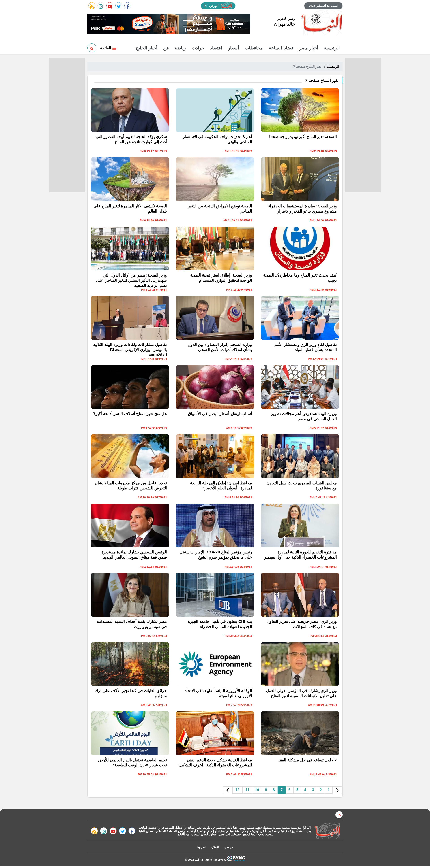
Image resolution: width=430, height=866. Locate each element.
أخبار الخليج (146, 47)
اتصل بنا (201, 847)
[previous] (337, 790)
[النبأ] (321, 23)
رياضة (180, 47)
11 (247, 790)
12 (237, 790)
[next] (227, 790)
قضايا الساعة (281, 47)
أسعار (233, 47)
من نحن (228, 847)
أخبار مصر (308, 47)
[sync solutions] (236, 860)
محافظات (254, 47)
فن (166, 47)
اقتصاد (216, 47)
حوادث (198, 47)
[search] (91, 47)
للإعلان (215, 847)
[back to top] (339, 814)
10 (257, 790)
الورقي (213, 6)
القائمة (106, 48)
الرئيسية (332, 47)
